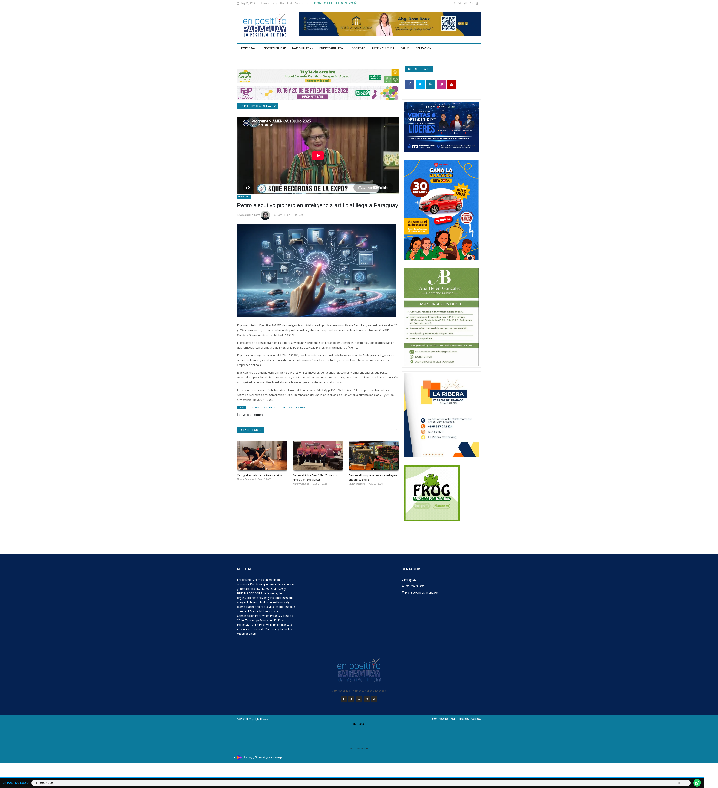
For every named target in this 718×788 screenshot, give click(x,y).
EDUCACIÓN (423, 48)
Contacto (299, 3)
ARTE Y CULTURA (383, 48)
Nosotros (265, 3)
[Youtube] (477, 3)
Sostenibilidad (275, 48)
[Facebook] (454, 3)
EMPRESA (247, 48)
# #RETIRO (254, 407)
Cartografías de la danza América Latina (260, 475)
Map (275, 3)
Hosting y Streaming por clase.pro (263, 757)
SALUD (405, 48)
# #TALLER (270, 407)
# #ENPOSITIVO (297, 407)
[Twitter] (460, 3)
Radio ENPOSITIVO (359, 749)
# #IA (282, 407)
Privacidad (286, 3)
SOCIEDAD (358, 48)
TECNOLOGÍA (244, 197)
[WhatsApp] (465, 3)
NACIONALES (300, 48)
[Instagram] (471, 3)
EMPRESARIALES (330, 48)
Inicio (434, 719)
